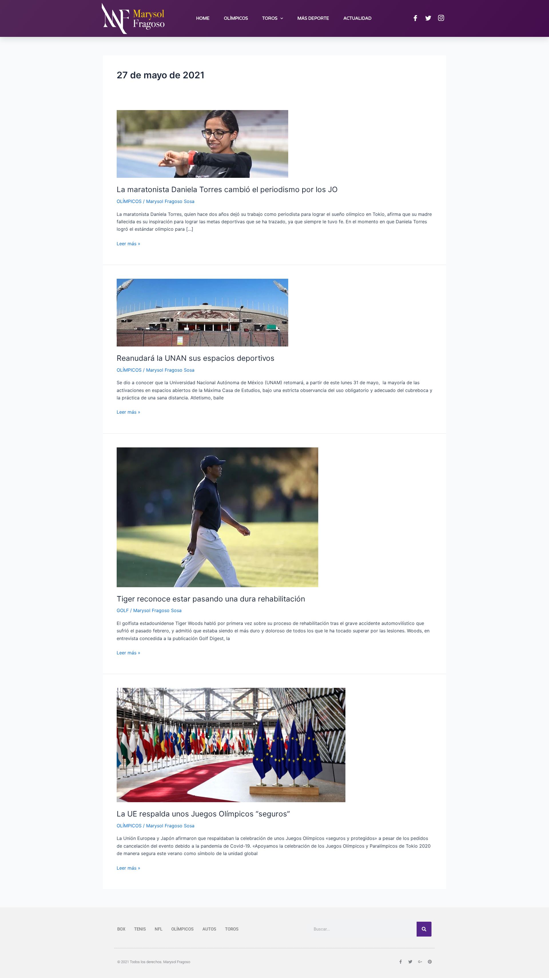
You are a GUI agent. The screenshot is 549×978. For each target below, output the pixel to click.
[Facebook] (415, 18)
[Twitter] (428, 18)
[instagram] (441, 18)
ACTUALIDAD (357, 18)
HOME (203, 18)
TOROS (269, 18)
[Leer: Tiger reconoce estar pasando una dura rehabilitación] (217, 516)
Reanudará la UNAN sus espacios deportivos (195, 358)
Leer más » (128, 243)
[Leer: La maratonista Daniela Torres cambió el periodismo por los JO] (202, 143)
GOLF (123, 610)
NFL (158, 929)
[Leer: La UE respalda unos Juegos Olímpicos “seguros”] (231, 745)
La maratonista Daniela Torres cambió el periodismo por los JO (227, 189)
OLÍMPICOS (236, 18)
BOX (121, 929)
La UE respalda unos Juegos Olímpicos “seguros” (203, 813)
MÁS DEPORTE (313, 18)
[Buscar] (424, 929)
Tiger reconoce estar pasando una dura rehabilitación (211, 598)
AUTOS (209, 929)
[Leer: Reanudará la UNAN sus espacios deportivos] (202, 312)
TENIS (140, 929)
